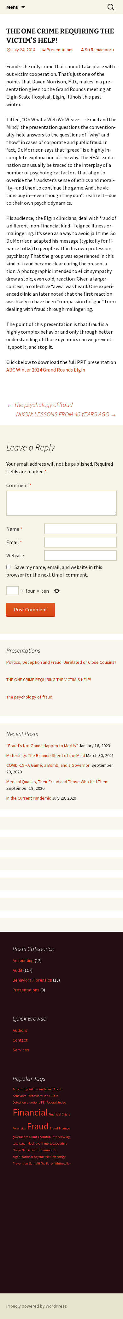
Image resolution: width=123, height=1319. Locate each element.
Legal (22, 1143)
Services (21, 1050)
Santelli (34, 1163)
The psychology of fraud (39, 404)
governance (20, 1137)
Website (15, 555)
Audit (17, 970)
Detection (19, 1102)
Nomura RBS (47, 1150)
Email (14, 542)
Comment (19, 485)
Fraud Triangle (60, 1128)
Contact (20, 1040)
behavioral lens (39, 1096)
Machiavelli (35, 1143)
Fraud (38, 1126)
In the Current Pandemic (28, 798)
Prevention (20, 1163)
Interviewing (61, 1137)
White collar (63, 1163)
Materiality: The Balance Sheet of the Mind (45, 755)
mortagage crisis (55, 1143)
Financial (30, 1112)
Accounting (23, 960)
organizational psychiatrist (32, 1157)
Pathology (59, 1157)
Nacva (17, 1150)
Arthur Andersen (41, 1089)
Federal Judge (56, 1102)
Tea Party (47, 1163)
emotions (33, 1102)
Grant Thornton (40, 1137)
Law (15, 1143)
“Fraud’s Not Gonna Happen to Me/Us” (42, 745)
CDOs (54, 1096)
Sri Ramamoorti (99, 49)
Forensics (19, 1128)
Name (14, 529)
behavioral (20, 1096)
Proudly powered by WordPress (36, 1306)
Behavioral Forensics (32, 980)
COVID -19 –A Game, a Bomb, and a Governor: (48, 765)
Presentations (60, 49)
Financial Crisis (59, 1114)
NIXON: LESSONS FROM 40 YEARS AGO (66, 414)
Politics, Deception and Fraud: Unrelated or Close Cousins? (61, 662)
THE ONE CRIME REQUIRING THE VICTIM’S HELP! (48, 679)
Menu (12, 7)
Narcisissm (30, 1150)
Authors (20, 1030)
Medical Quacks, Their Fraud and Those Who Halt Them (57, 781)
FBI (43, 1102)
